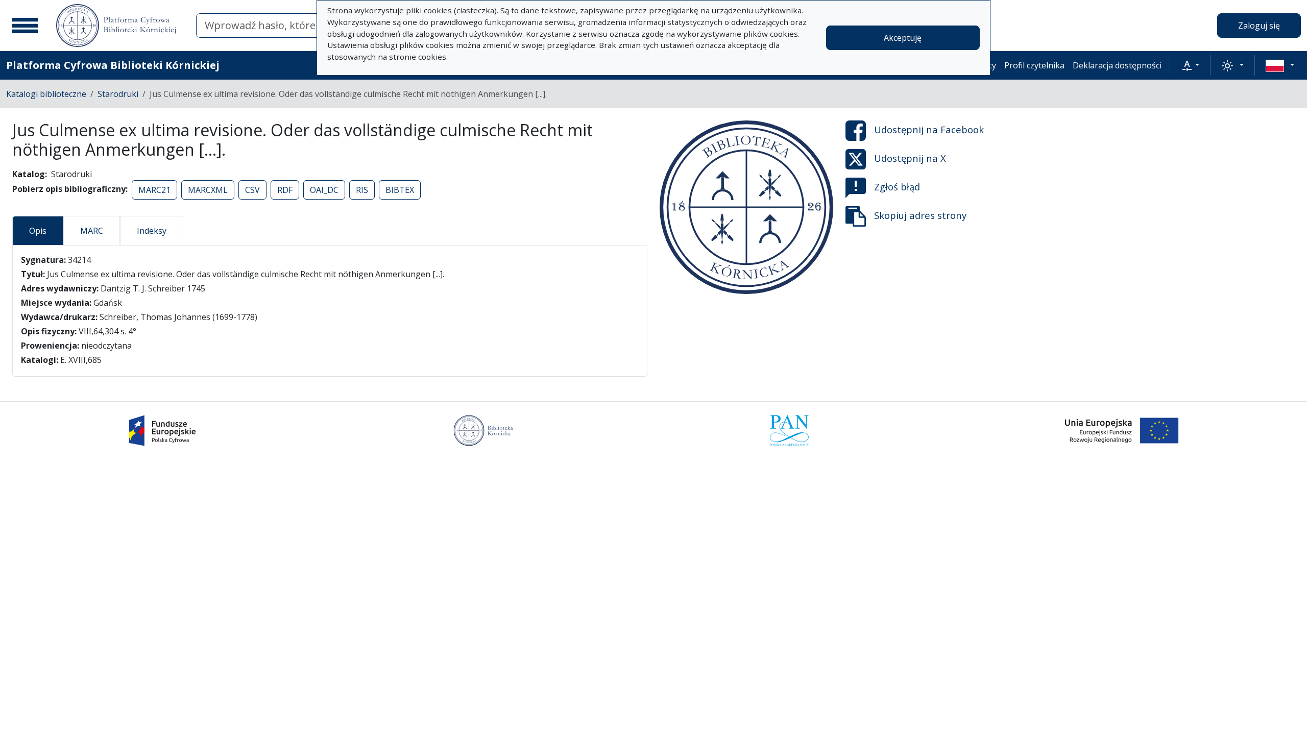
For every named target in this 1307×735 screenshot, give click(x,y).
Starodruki (118, 94)
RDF (285, 189)
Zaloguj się (1259, 25)
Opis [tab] (37, 230)
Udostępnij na (929, 129)
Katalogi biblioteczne (46, 94)
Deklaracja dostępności (1117, 65)
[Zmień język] (1280, 65)
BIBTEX (399, 189)
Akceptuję (903, 37)
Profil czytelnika (1034, 65)
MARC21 (154, 189)
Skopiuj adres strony (920, 215)
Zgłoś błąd (897, 186)
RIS (362, 189)
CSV (252, 189)
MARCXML (208, 189)
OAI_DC (324, 189)
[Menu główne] (25, 25)
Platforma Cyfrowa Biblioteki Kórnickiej (113, 65)
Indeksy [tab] (151, 230)
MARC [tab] (91, 230)
